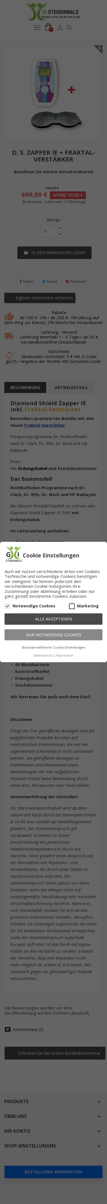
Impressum (64, 655)
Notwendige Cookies (34, 606)
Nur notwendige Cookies (53, 634)
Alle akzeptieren (53, 619)
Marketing (88, 606)
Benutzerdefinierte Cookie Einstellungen (53, 647)
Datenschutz (43, 655)
